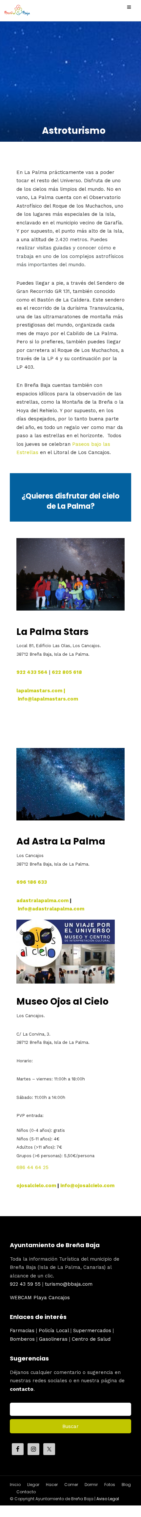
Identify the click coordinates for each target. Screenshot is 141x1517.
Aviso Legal (107, 1499)
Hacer (52, 1484)
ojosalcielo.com (36, 1185)
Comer (71, 1484)
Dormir (91, 1484)
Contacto (26, 1492)
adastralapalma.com (42, 900)
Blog (126, 1484)
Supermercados (92, 1330)
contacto (21, 1389)
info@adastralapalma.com (51, 909)
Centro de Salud (91, 1339)
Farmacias (22, 1330)
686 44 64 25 (32, 1167)
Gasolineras (53, 1339)
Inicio (15, 1484)
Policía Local (54, 1330)
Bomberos (22, 1339)
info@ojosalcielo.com (87, 1185)
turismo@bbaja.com (68, 1284)
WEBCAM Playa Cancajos (40, 1298)
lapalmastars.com (39, 691)
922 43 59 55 (25, 1284)
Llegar (33, 1484)
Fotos (109, 1484)
